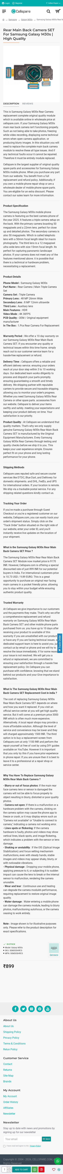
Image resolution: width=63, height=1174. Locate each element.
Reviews (27, 103)
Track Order (59, 642)
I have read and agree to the (23, 1146)
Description (11, 103)
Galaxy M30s (26, 20)
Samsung (13, 20)
